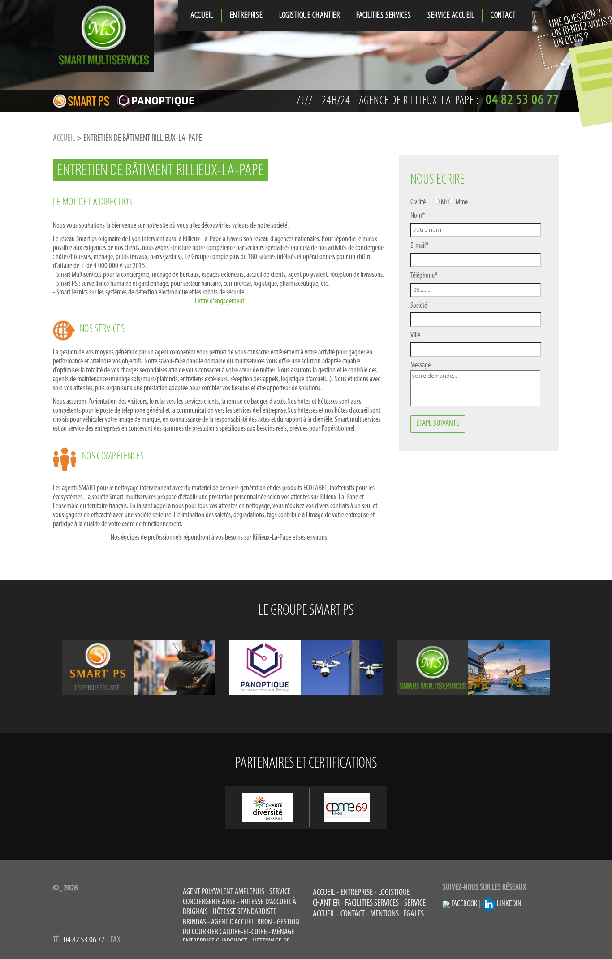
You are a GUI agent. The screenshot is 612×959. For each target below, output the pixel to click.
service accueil (450, 15)
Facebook (464, 904)
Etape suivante (437, 423)
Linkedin (508, 904)
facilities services (383, 15)
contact (503, 15)
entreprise (246, 15)
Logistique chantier (309, 15)
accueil (201, 15)
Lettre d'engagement (219, 301)
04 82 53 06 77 (84, 940)
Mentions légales (397, 914)
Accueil (64, 138)
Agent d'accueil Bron (241, 922)
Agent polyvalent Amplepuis (223, 892)
